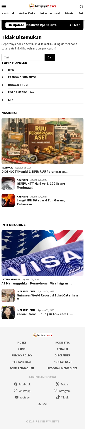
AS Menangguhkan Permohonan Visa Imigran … (37, 283)
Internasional (11, 279)
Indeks (22, 342)
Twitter (65, 384)
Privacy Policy (22, 355)
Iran (11, 70)
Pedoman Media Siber (63, 368)
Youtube (24, 397)
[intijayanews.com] (43, 6)
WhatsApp (25, 391)
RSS (44, 404)
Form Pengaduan (22, 368)
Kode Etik (62, 342)
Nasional (7, 167)
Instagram (65, 391)
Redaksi (62, 349)
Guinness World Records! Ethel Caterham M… (47, 297)
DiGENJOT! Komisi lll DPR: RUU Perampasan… (35, 172)
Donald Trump (18, 85)
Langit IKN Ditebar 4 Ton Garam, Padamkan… (41, 202)
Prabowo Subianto (22, 77)
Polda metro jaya (21, 92)
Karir (22, 349)
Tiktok (64, 397)
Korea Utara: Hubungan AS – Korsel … (45, 314)
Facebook (25, 384)
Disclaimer (62, 355)
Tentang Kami (22, 362)
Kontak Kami (62, 362)
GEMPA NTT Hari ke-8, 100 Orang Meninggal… (41, 185)
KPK (10, 100)
